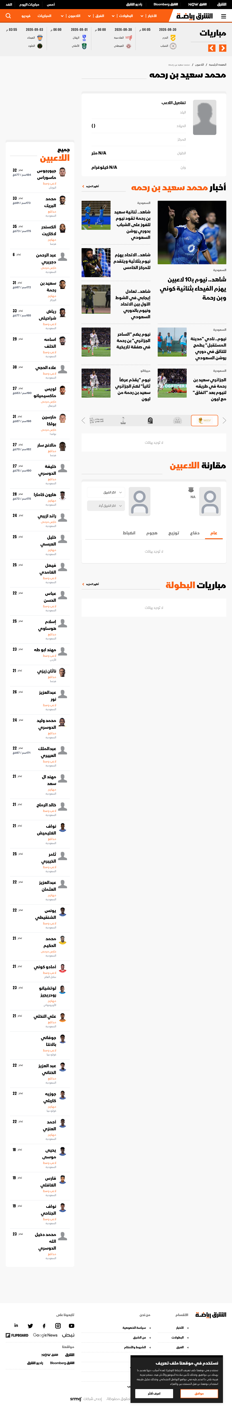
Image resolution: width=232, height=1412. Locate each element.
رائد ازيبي (47, 516)
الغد (9, 4)
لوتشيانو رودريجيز (47, 992)
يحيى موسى (49, 1154)
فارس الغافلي (48, 1182)
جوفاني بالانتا (48, 1041)
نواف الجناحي (48, 1210)
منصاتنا (141, 1357)
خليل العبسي (48, 541)
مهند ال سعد (49, 780)
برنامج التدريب (136, 1386)
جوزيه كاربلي (49, 1097)
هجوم (151, 533)
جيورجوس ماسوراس (46, 174)
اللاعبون (74, 16)
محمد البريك (50, 202)
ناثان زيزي (46, 671)
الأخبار (152, 16)
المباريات (44, 16)
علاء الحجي (45, 367)
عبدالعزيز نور (47, 696)
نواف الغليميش (46, 830)
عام (213, 533)
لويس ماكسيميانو (45, 392)
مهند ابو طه (45, 649)
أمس (51, 4)
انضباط (129, 533)
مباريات (213, 33)
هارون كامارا (45, 494)
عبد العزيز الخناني (47, 1069)
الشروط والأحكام (135, 1347)
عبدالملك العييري (47, 752)
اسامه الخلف (50, 343)
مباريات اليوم (29, 4)
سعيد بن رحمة (48, 287)
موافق (199, 1393)
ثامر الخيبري (48, 858)
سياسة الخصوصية (134, 1327)
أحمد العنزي (49, 1125)
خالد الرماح (46, 805)
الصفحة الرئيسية (217, 65)
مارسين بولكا (49, 421)
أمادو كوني (45, 967)
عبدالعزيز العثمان (47, 886)
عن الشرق (139, 1337)
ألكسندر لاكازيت (48, 230)
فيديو (26, 16)
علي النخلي (45, 1016)
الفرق (99, 16)
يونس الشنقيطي (45, 914)
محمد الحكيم (50, 942)
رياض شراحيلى (47, 315)
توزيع (173, 533)
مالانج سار (46, 445)
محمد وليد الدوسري (46, 724)
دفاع (195, 533)
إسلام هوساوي (47, 625)
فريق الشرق (138, 1366)
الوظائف (140, 1376)
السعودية (219, 270)
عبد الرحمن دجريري (46, 259)
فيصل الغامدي (47, 569)
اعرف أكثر (154, 1393)
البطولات (126, 16)
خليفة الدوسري (47, 470)
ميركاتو (145, 371)
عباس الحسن (50, 597)
